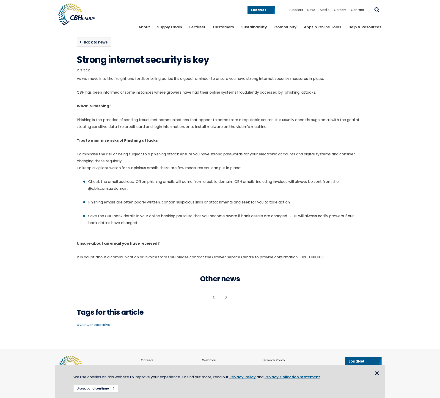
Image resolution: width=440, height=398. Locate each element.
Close (377, 373)
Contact (357, 10)
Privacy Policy (274, 360)
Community (285, 27)
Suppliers (296, 10)
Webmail (209, 360)
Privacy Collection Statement (292, 377)
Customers (223, 27)
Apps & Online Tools (322, 27)
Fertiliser (197, 27)
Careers (340, 10)
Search (377, 10)
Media (325, 10)
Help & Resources (365, 27)
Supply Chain (169, 27)
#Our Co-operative (93, 324)
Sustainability (254, 27)
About (144, 27)
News (311, 10)
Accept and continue (93, 388)
